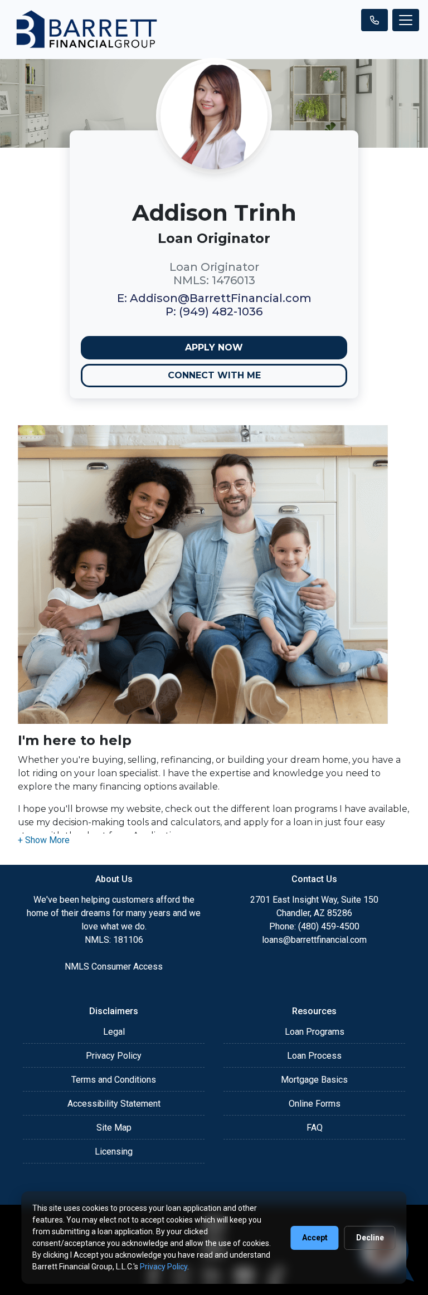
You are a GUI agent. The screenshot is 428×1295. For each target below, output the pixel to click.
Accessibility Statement (113, 1103)
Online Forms (315, 1103)
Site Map (114, 1127)
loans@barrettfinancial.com (314, 939)
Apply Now (214, 347)
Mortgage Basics (314, 1079)
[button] (44, 840)
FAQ (315, 1127)
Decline (370, 1237)
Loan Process (314, 1055)
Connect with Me (214, 375)
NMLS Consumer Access (114, 966)
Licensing (114, 1151)
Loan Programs (314, 1031)
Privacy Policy (114, 1055)
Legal (114, 1031)
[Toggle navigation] (405, 20)
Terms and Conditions (113, 1079)
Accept (315, 1237)
